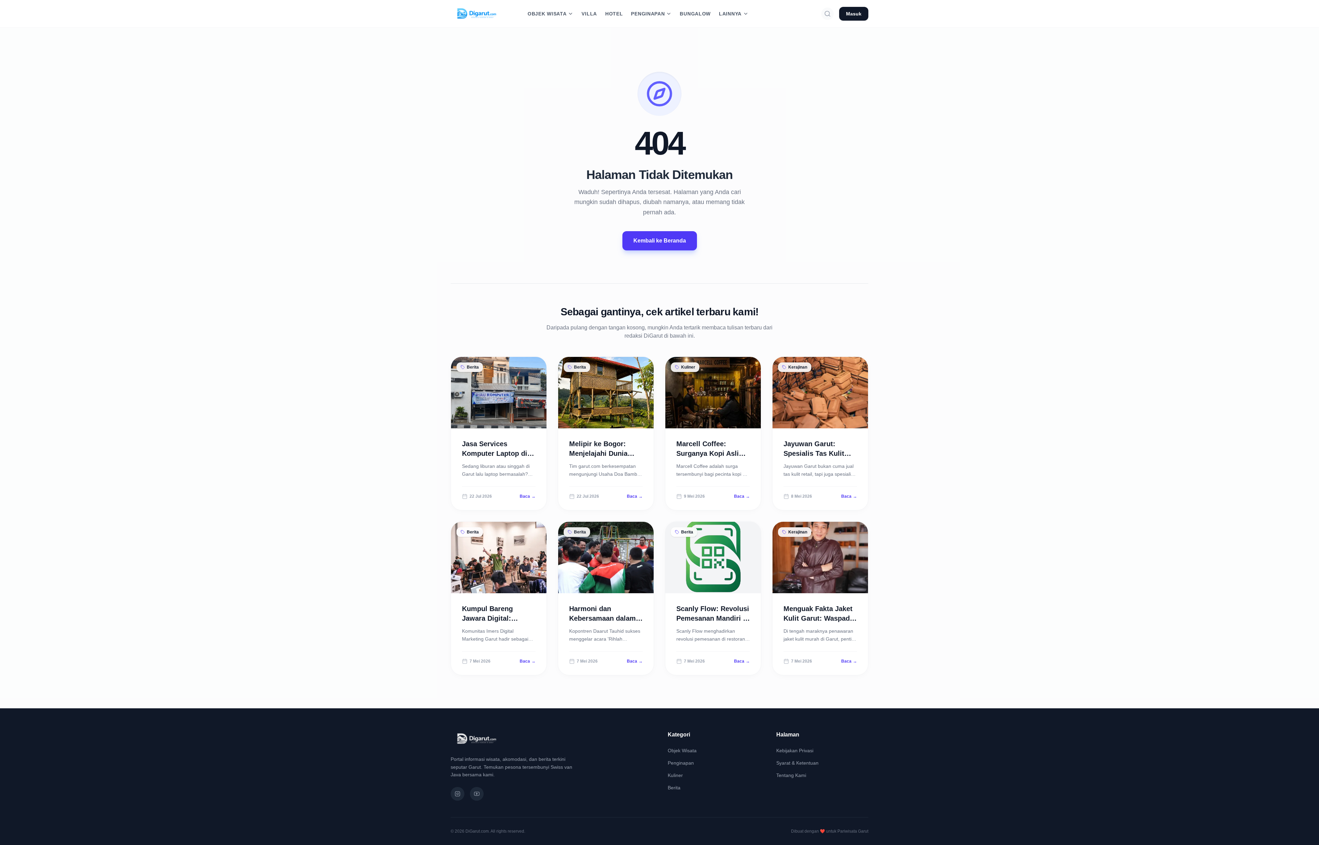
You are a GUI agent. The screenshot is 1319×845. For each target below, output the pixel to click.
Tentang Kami (791, 775)
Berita (674, 787)
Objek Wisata (682, 750)
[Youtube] (477, 794)
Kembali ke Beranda (659, 241)
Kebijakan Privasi (794, 750)
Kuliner (675, 775)
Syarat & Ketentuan (797, 763)
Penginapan (681, 763)
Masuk (853, 13)
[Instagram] (457, 794)
